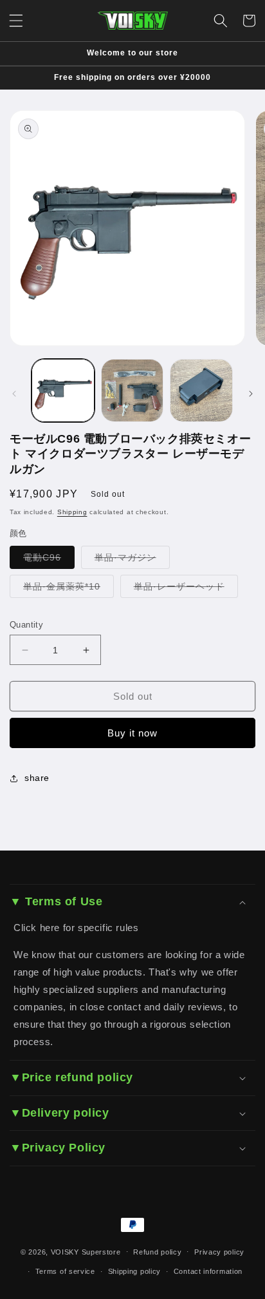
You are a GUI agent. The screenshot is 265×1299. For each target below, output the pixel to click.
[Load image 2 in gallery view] (132, 390)
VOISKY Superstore (86, 1251)
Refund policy (157, 1252)
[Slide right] (251, 394)
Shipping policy (134, 1271)
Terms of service (65, 1271)
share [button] (37, 778)
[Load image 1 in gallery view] (63, 390)
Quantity (26, 625)
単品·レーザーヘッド (186, 589)
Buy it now (132, 732)
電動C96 (49, 560)
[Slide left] (14, 394)
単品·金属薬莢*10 (68, 589)
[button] (16, 20)
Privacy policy (219, 1252)
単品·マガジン (132, 560)
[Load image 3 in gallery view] (201, 390)
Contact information (208, 1271)
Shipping (72, 511)
